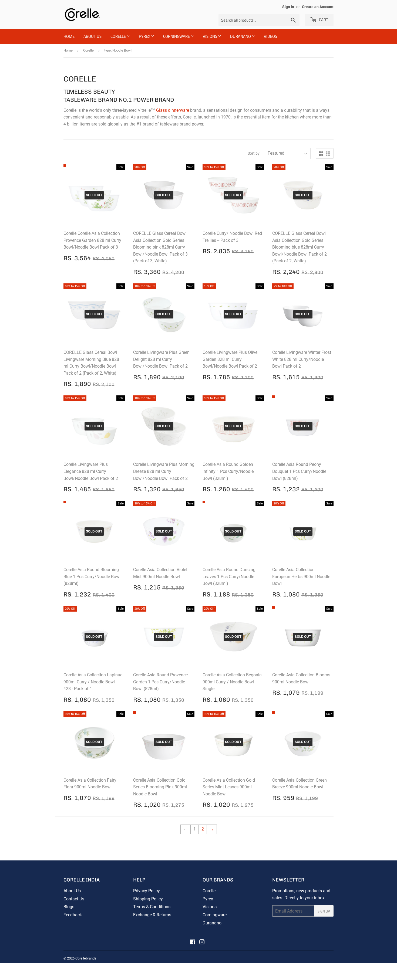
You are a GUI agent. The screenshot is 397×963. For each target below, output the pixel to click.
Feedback (72, 914)
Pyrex (145, 36)
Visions (210, 36)
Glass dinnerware (172, 110)
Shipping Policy (148, 898)
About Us (92, 36)
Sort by (254, 153)
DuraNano (241, 36)
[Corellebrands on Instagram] (202, 942)
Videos (270, 36)
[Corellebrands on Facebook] (193, 942)
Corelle (118, 36)
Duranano (212, 922)
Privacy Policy (146, 890)
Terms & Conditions (151, 906)
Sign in (288, 7)
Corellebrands (85, 958)
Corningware (177, 36)
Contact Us (73, 898)
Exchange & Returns (152, 914)
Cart (323, 19)
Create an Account (318, 7)
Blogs (68, 906)
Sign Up (324, 911)
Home (69, 36)
